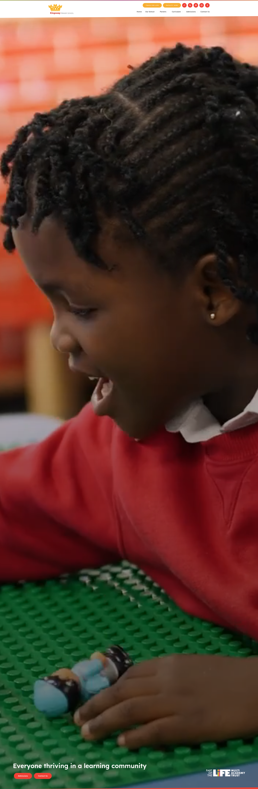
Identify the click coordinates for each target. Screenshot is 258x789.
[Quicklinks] (184, 5)
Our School (150, 12)
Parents (164, 12)
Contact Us (205, 12)
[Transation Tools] (196, 5)
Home (139, 12)
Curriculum (177, 12)
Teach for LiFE (152, 6)
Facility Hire (172, 6)
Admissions (192, 12)
